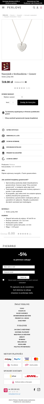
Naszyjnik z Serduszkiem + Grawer (12, 16)
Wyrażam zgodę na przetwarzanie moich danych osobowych (23, 280)
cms (20, 402)
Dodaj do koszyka (27, 102)
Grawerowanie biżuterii (22, 316)
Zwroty (22, 337)
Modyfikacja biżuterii (22, 334)
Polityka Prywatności (22, 347)
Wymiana (22, 339)
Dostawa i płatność (22, 332)
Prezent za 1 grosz (22, 318)
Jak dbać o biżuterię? (22, 329)
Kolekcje (22, 311)
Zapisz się (23, 277)
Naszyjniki (19, 15)
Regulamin (22, 344)
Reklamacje (22, 342)
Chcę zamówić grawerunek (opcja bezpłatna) (21, 118)
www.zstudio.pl (26, 402)
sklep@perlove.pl (14, 394)
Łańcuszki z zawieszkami (30, 15)
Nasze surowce (22, 313)
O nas (22, 308)
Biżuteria (12, 15)
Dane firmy (22, 321)
